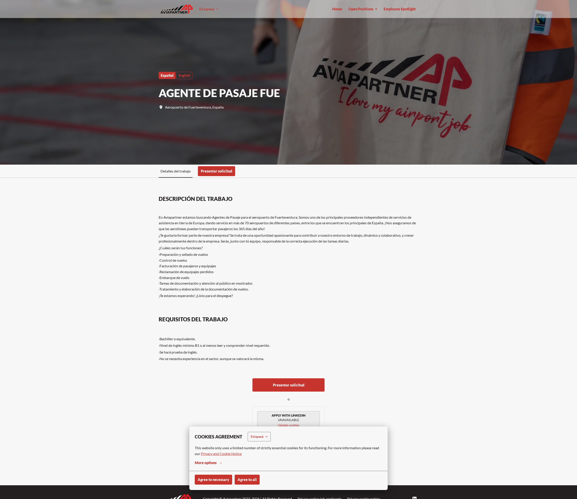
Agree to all (247, 479)
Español (167, 75)
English (184, 75)
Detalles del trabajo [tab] (175, 171)
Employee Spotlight (400, 9)
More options (206, 462)
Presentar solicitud (288, 385)
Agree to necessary (213, 479)
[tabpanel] (288, 331)
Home (337, 9)
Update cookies (288, 425)
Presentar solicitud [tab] (216, 171)
